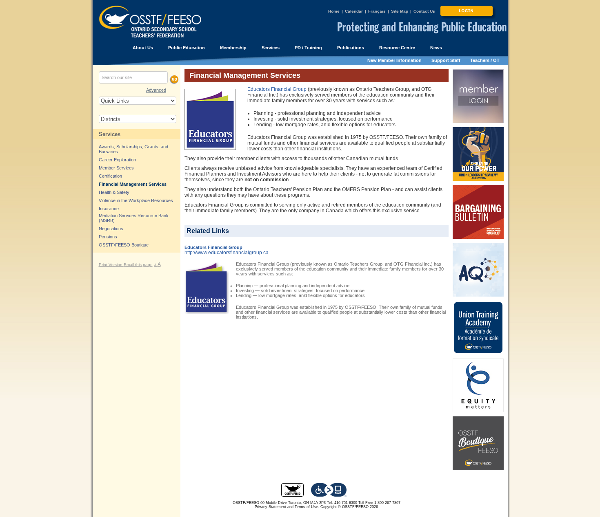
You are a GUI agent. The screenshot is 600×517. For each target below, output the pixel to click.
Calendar (354, 11)
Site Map (399, 11)
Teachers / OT (485, 60)
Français (377, 11)
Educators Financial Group (277, 89)
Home (334, 11)
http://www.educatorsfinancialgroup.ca (226, 252)
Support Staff (445, 60)
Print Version (111, 264)
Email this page (138, 264)
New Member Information (394, 60)
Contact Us (424, 11)
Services (109, 134)
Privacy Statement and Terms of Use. (287, 507)
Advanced (156, 90)
